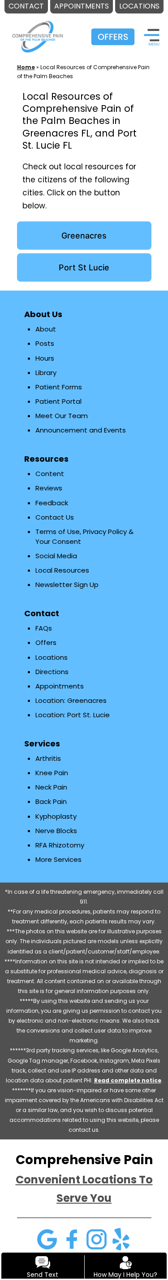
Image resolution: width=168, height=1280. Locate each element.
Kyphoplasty (56, 816)
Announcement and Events (80, 430)
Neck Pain (51, 787)
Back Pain (51, 801)
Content (49, 473)
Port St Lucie (84, 267)
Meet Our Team (61, 415)
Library (45, 372)
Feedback (51, 503)
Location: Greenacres (71, 700)
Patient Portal (58, 401)
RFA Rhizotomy (59, 845)
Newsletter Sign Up (67, 584)
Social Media (56, 556)
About (45, 329)
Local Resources (62, 570)
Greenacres (84, 235)
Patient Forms (58, 387)
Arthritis (48, 758)
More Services (58, 859)
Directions (52, 671)
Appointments (59, 686)
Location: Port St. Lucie (72, 714)
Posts (44, 343)
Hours (44, 358)
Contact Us (54, 517)
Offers (45, 642)
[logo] (37, 31)
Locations (51, 657)
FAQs (43, 628)
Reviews (48, 488)
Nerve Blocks (56, 830)
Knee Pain (51, 772)
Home (26, 67)
